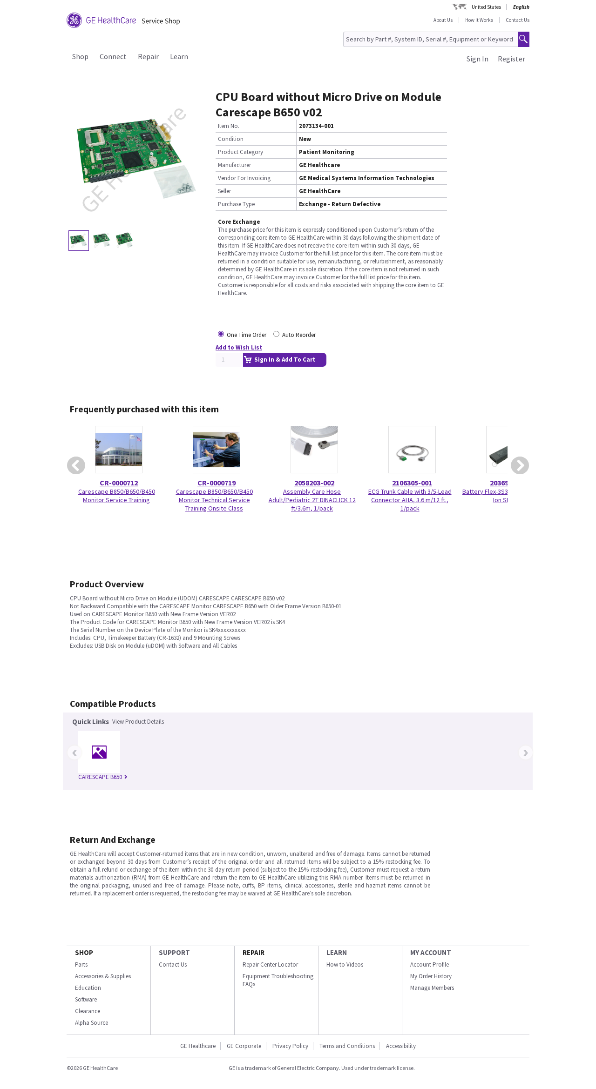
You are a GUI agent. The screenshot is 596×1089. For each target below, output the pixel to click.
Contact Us (517, 20)
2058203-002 (314, 482)
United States (486, 7)
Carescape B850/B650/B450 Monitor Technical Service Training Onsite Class (214, 499)
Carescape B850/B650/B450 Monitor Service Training (116, 495)
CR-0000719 (216, 482)
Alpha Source (91, 1023)
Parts (81, 964)
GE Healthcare (198, 1046)
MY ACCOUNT (430, 952)
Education (88, 988)
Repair (148, 56)
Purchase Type (236, 204)
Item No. (228, 126)
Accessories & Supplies (103, 976)
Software (86, 999)
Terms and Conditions (347, 1046)
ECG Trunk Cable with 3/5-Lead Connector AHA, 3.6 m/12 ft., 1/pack (410, 499)
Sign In (477, 58)
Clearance (87, 1011)
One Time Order (246, 335)
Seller (224, 191)
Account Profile (429, 964)
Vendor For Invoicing (244, 178)
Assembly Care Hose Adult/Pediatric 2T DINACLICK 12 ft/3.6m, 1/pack (312, 499)
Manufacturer (234, 165)
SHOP (84, 952)
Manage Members (432, 988)
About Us (443, 20)
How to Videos (344, 964)
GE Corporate (244, 1046)
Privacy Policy (290, 1046)
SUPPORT (174, 952)
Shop (80, 56)
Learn (179, 56)
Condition (231, 139)
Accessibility (401, 1046)
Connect (113, 56)
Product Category (240, 152)
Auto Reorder (299, 335)
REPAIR (253, 952)
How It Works (479, 20)
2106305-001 (412, 482)
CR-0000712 (119, 482)
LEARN (336, 952)
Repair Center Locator (270, 964)
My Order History (431, 976)
